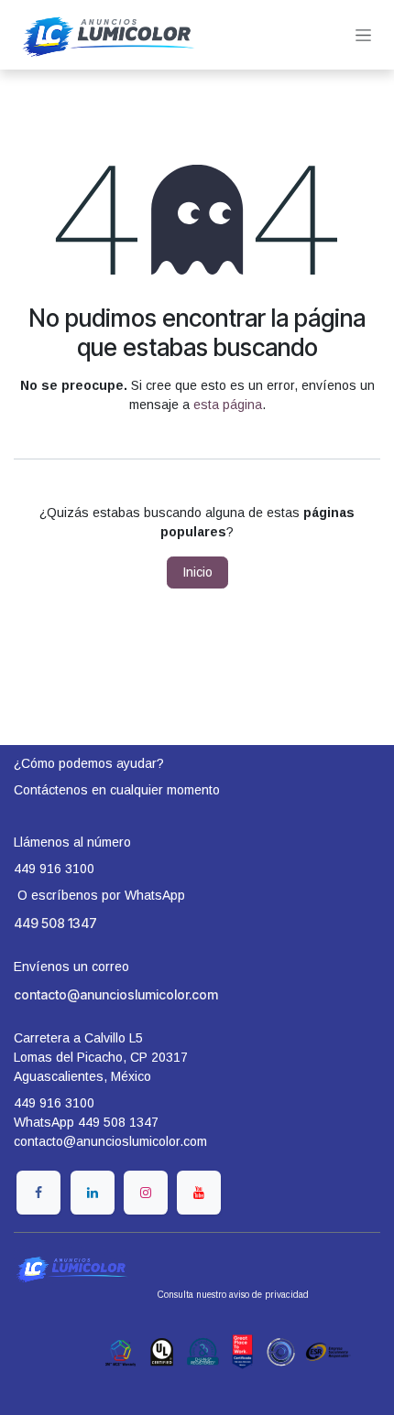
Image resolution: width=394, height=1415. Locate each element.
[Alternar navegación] (363, 34)
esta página (227, 404)
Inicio (197, 572)
